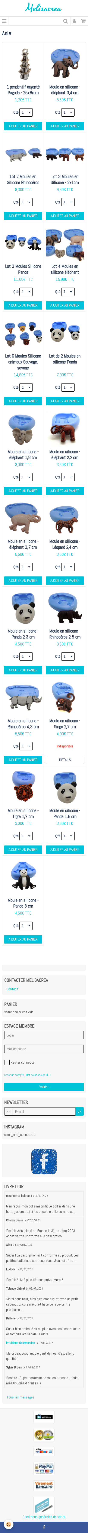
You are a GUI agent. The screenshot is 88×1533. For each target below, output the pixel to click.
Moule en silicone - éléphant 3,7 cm (23, 544)
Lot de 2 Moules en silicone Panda (65, 359)
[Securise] (44, 1416)
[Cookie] (8, 1524)
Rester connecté (23, 1062)
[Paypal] (44, 1468)
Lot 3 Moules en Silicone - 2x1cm (65, 179)
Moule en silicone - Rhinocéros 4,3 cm (23, 724)
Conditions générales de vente (44, 1516)
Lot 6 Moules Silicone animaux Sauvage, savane (23, 362)
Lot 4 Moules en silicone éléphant (65, 269)
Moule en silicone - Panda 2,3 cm (23, 634)
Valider (44, 1086)
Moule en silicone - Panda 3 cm (23, 903)
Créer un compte (14, 1075)
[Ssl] (44, 1434)
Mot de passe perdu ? (38, 1075)
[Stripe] (44, 1451)
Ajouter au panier (23, 126)
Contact (12, 989)
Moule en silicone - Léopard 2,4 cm (64, 544)
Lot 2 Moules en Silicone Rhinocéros (23, 179)
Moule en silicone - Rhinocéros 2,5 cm (65, 634)
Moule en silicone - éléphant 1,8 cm (23, 454)
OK (80, 1111)
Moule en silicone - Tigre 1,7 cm (23, 813)
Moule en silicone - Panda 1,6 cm (64, 813)
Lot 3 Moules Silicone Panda (23, 269)
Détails (65, 759)
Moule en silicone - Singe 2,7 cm (64, 724)
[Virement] (44, 1485)
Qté (16, 112)
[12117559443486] (44, 1505)
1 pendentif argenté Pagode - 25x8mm (23, 90)
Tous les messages (20, 1397)
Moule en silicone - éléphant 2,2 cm (64, 454)
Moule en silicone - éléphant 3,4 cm (64, 90)
